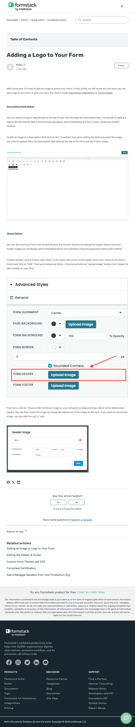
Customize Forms (56, 20)
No (76, 502)
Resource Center (57, 679)
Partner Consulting (101, 684)
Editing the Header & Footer (24, 555)
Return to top (15, 531)
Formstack (12, 20)
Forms (24, 20)
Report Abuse (97, 708)
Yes (58, 502)
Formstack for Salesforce (20, 698)
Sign (7, 693)
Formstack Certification (21, 568)
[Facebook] (8, 482)
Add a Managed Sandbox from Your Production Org (38, 574)
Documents (11, 689)
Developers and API (101, 693)
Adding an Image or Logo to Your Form (30, 548)
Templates (53, 684)
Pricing (8, 708)
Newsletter (53, 693)
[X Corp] (13, 482)
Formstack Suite (14, 679)
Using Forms (37, 20)
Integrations (12, 703)
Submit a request (81, 519)
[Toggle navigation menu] (122, 6)
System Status (98, 703)
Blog (49, 689)
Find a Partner (98, 679)
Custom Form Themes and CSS (26, 561)
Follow (121, 65)
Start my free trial (91, 592)
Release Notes (98, 689)
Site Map (52, 698)
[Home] (22, 6)
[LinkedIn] (18, 482)
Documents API (98, 698)
